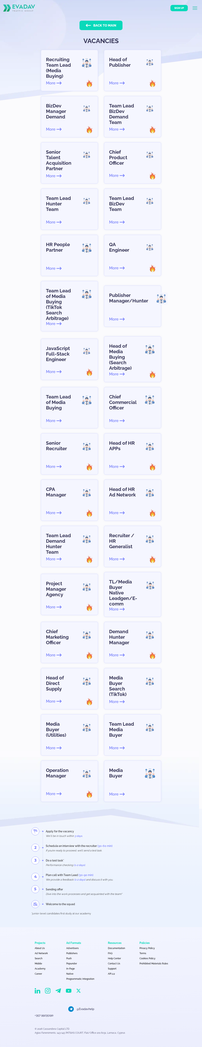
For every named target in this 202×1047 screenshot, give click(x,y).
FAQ (110, 953)
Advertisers (72, 948)
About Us (40, 948)
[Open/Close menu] (197, 8)
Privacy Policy (147, 948)
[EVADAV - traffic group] (19, 8)
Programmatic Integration (80, 979)
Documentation (116, 948)
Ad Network (41, 953)
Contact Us (114, 963)
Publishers (72, 953)
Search (38, 958)
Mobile (38, 963)
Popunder (71, 963)
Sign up (179, 8)
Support (112, 968)
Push (69, 958)
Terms (142, 953)
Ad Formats (73, 942)
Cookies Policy (147, 958)
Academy (40, 968)
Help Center (114, 958)
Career (38, 973)
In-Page (70, 968)
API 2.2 (111, 973)
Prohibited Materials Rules (153, 963)
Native (69, 973)
